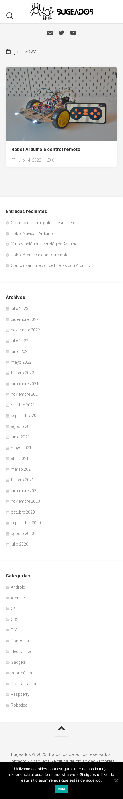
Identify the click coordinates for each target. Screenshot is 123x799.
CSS (15, 619)
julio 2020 (19, 544)
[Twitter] (61, 33)
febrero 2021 (22, 480)
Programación (24, 683)
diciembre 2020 (25, 490)
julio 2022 (19, 341)
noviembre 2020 (25, 501)
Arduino (18, 598)
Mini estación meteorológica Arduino (44, 244)
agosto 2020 (22, 533)
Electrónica (21, 651)
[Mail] (50, 33)
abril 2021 (20, 458)
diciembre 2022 (25, 319)
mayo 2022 (21, 362)
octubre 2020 (23, 512)
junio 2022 (20, 351)
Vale (62, 789)
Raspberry (20, 694)
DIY (14, 630)
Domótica (20, 641)
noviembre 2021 (25, 394)
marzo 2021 (22, 469)
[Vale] (116, 780)
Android (18, 587)
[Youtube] (73, 33)
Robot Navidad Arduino (32, 233)
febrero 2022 (22, 373)
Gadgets (18, 662)
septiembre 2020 (26, 522)
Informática (21, 673)
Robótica (19, 705)
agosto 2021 (22, 426)
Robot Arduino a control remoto (45, 149)
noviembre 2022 (25, 330)
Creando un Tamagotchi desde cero (43, 222)
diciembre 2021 (25, 383)
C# (13, 608)
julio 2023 (19, 308)
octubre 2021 (23, 405)
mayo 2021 (21, 448)
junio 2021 (20, 437)
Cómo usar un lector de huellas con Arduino (50, 265)
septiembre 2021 (26, 415)
